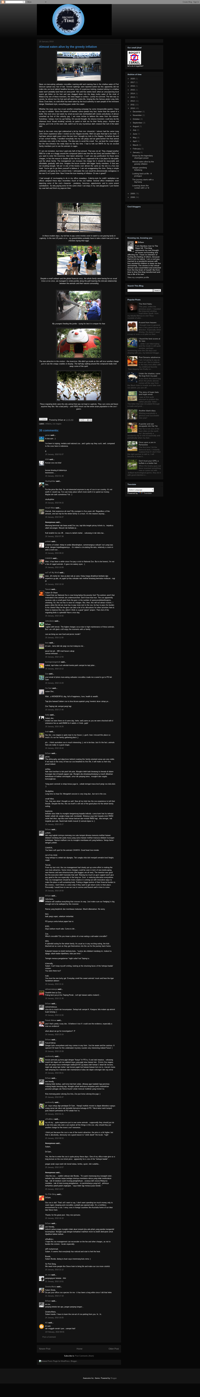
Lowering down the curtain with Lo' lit (140, 186)
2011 (132, 105)
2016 (132, 86)
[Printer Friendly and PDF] (43, 420)
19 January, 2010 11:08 (54, 638)
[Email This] (80, 420)
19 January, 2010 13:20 (54, 683)
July (135, 130)
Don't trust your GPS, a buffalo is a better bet (149, 462)
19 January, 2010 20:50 (54, 891)
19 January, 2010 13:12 (54, 669)
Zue (46, 674)
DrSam (48, 753)
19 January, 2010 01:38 (54, 476)
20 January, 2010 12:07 (54, 1189)
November (137, 115)
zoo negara (57, 424)
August (136, 126)
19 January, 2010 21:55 (54, 1015)
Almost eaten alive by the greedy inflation (68, 46)
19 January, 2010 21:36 (54, 998)
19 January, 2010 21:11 (54, 984)
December (137, 111)
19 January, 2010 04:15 (54, 503)
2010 (132, 108)
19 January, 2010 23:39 (54, 1051)
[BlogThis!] (83, 420)
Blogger (113, 1378)
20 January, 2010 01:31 (54, 1114)
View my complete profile (138, 277)
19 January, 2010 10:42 (54, 616)
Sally (47, 715)
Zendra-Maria (50, 1287)
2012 (132, 101)
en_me (48, 1275)
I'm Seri (48, 688)
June (135, 134)
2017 (132, 82)
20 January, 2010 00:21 (54, 1073)
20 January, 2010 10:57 (54, 1167)
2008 (132, 197)
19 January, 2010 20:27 (54, 824)
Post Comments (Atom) (84, 1356)
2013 (132, 97)
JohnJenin (49, 621)
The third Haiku (145, 304)
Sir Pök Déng (50, 1194)
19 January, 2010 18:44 (54, 748)
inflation (48, 424)
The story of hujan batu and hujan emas (149, 393)
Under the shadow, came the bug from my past (149, 374)
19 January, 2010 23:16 (54, 1034)
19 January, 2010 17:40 (54, 710)
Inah (47, 732)
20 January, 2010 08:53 (54, 1138)
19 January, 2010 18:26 (54, 726)
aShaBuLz (49, 1119)
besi (47, 643)
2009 (132, 193)
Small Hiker (50, 508)
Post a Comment (49, 1337)
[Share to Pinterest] (90, 420)
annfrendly (49, 1056)
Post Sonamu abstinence (149, 357)
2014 (132, 93)
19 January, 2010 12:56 (54, 657)
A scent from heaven (147, 322)
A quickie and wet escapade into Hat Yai (148, 425)
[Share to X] (85, 420)
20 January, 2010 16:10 (54, 1218)
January (136, 152)
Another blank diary (147, 411)
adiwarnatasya (51, 989)
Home (79, 1349)
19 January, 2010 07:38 (54, 536)
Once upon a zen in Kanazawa (147, 443)
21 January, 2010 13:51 (54, 1281)
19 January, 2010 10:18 (54, 584)
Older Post (114, 1349)
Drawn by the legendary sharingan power (142, 157)
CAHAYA (48, 558)
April (135, 141)
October (136, 119)
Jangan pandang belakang (139, 168)
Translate (148, 493)
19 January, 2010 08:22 (54, 553)
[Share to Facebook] (88, 420)
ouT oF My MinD (52, 573)
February (137, 149)
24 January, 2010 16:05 (54, 1318)
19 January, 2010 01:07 (54, 454)
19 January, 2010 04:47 (54, 517)
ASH (47, 459)
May (135, 137)
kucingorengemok (52, 662)
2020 (132, 79)
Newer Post (44, 1349)
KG (46, 1323)
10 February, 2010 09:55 (54, 1332)
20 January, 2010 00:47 (54, 1097)
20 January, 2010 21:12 (54, 1270)
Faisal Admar (50, 1020)
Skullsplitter (50, 481)
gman (47, 435)
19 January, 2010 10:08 (54, 567)
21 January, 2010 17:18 (54, 1296)
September (138, 123)
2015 (132, 90)
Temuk (48, 589)
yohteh (48, 541)
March (136, 145)
